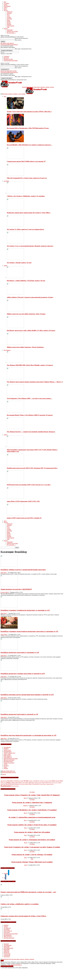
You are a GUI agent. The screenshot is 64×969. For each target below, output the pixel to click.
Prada (8, 20)
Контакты (6, 57)
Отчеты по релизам (9, 762)
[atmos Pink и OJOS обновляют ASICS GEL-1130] (15, 498)
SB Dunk (12, 784)
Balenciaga (9, 11)
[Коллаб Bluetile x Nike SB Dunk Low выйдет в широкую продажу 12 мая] (15, 141)
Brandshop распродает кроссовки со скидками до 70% (20, 652)
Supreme (9, 24)
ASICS (5, 7)
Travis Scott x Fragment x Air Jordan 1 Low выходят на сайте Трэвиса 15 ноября (32, 847)
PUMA (9, 21)
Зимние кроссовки (50, 784)
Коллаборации (7, 751)
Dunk (53, 781)
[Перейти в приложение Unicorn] (3, 774)
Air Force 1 (10, 781)
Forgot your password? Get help (9, 71)
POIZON (6, 748)
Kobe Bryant (50, 782)
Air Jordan (6, 3)
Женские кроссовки (9, 760)
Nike (5, 2)
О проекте (6, 56)
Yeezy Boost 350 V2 (36, 784)
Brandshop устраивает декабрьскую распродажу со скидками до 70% (25, 610)
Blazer (50, 780)
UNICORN (10, 30)
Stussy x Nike (7, 754)
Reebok (9, 23)
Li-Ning (9, 17)
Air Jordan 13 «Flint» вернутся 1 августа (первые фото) (25, 229)
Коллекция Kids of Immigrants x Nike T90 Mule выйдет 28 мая (28, 128)
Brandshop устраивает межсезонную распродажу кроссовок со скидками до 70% (29, 631)
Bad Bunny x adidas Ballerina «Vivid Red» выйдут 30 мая (26, 280)
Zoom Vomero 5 (43, 784)
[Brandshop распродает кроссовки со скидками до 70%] (9, 649)
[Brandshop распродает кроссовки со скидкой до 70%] (9, 711)
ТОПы (5, 764)
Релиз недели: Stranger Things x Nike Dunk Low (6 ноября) (32, 862)
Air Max (26, 781)
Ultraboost (27, 784)
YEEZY (6, 926)
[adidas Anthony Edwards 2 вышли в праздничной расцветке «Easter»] (15, 294)
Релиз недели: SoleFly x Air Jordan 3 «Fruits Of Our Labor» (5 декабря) (32, 825)
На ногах (6, 765)
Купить (6, 28)
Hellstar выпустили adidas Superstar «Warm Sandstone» (25, 347)
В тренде (3, 592)
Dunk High (57, 780)
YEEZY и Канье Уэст (9, 753)
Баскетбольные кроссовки (11, 758)
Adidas (5, 4)
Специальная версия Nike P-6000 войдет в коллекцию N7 (26, 161)
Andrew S (25, 805)
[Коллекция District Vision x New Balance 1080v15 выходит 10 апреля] (15, 412)
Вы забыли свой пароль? (7, 43)
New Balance (7, 6)
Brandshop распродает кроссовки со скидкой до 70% (19, 714)
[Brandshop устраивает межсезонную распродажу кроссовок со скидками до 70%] (9, 628)
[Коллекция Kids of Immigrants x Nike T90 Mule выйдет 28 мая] (15, 125)
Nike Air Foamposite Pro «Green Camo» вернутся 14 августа (27, 178)
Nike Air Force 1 (8, 936)
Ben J (5, 572)
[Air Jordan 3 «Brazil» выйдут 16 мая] (15, 259)
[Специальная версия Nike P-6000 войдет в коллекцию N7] (15, 158)
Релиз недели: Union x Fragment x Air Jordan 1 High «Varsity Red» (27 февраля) (32, 795)
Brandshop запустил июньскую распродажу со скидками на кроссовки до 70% (28, 735)
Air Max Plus (46, 780)
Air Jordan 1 (7, 929)
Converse (9, 13)
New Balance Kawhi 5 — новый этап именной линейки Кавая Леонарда (31, 431)
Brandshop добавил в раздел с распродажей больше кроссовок (23, 570)
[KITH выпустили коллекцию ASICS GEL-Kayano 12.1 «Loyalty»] (15, 481)
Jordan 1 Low (21, 782)
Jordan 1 (8, 782)
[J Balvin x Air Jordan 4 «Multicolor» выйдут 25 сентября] (15, 193)
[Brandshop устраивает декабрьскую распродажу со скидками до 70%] (9, 607)
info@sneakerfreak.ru (16, 964)
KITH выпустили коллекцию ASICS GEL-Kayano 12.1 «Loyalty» (29, 484)
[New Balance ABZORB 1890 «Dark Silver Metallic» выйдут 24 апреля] (15, 362)
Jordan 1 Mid (28, 782)
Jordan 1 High (15, 782)
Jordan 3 (32, 782)
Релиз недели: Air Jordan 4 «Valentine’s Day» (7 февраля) (32, 802)
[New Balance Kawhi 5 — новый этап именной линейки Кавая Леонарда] (15, 428)
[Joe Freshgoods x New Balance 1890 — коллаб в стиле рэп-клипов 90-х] (15, 395)
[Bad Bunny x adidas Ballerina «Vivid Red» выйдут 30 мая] (15, 277)
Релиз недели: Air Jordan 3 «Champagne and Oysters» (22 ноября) (32, 840)
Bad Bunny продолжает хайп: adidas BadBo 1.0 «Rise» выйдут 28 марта (31, 330)
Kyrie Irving (55, 782)
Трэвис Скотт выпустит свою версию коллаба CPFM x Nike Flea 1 (29, 111)
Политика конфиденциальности (9, 44)
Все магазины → (11, 32)
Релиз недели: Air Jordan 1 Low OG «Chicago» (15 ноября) (32, 854)
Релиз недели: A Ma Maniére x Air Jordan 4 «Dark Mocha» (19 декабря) (32, 810)
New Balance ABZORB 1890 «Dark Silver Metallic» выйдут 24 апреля (30, 365)
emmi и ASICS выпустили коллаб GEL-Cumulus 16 (24, 518)
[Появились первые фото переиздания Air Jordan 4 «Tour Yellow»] (15, 209)
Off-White (9, 18)
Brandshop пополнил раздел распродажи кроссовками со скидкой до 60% (27, 695)
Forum (4, 782)
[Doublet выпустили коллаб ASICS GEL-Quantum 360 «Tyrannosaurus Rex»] (15, 465)
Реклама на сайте (8, 59)
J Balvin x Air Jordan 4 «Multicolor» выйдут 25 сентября (26, 196)
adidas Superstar (4, 780)
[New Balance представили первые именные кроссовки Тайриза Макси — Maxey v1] (15, 378)
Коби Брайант (7, 755)
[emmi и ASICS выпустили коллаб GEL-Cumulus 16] (15, 515)
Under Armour (10, 25)
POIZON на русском (12, 31)
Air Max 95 (41, 780)
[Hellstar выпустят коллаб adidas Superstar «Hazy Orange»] (15, 310)
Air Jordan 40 (7, 747)
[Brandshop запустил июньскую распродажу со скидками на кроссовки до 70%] (9, 732)
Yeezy (5, 9)
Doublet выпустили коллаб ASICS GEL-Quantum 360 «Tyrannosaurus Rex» (32, 468)
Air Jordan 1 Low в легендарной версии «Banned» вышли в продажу (30, 246)
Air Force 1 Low (18, 781)
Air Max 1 (31, 780)
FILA (8, 14)
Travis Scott (22, 784)
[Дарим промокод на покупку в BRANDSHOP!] (9, 586)
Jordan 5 (40, 782)
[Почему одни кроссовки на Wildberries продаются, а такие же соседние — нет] (4, 888)
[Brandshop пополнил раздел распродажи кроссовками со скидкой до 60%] (9, 691)
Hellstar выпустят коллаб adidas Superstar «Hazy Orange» (26, 314)
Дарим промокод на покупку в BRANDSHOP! (16, 589)
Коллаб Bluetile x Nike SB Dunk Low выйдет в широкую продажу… (29, 145)
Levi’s (8, 16)
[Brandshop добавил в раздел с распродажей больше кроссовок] (9, 566)
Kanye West (45, 782)
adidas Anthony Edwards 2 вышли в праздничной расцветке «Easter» (30, 297)
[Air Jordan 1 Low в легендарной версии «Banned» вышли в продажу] (15, 243)
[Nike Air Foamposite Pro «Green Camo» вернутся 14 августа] (15, 175)
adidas (2, 572)
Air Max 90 (36, 780)
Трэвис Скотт (7, 750)
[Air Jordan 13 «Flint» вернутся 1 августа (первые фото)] (15, 226)
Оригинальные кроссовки (11, 60)
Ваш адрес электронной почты (23, 48)
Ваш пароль (18, 40)
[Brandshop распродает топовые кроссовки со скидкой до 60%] (9, 670)
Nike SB (8, 784)
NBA (4, 784)
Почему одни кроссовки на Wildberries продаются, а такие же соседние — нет (28, 892)
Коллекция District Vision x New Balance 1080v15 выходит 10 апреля (30, 415)
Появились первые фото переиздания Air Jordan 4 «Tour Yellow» (29, 212)
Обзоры (6, 768)
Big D (7, 592)
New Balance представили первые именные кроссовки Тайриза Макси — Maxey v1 (35, 382)
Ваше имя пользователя (21, 38)
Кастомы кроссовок (9, 938)
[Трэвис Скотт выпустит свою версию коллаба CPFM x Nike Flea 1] (15, 108)
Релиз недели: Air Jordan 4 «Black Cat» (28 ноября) (32, 832)
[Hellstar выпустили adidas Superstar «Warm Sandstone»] (15, 344)
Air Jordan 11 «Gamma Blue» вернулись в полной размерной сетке (32, 817)
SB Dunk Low (17, 784)
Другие (6, 10)
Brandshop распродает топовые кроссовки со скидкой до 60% (23, 673)
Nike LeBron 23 (8, 757)
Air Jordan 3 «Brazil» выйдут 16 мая (19, 262)
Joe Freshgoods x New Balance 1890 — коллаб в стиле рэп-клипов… (29, 398)
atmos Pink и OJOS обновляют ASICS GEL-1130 (23, 501)
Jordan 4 (36, 782)
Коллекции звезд (8, 761)
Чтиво (5, 767)
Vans (8, 27)
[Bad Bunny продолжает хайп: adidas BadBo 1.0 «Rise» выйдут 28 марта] (15, 327)
